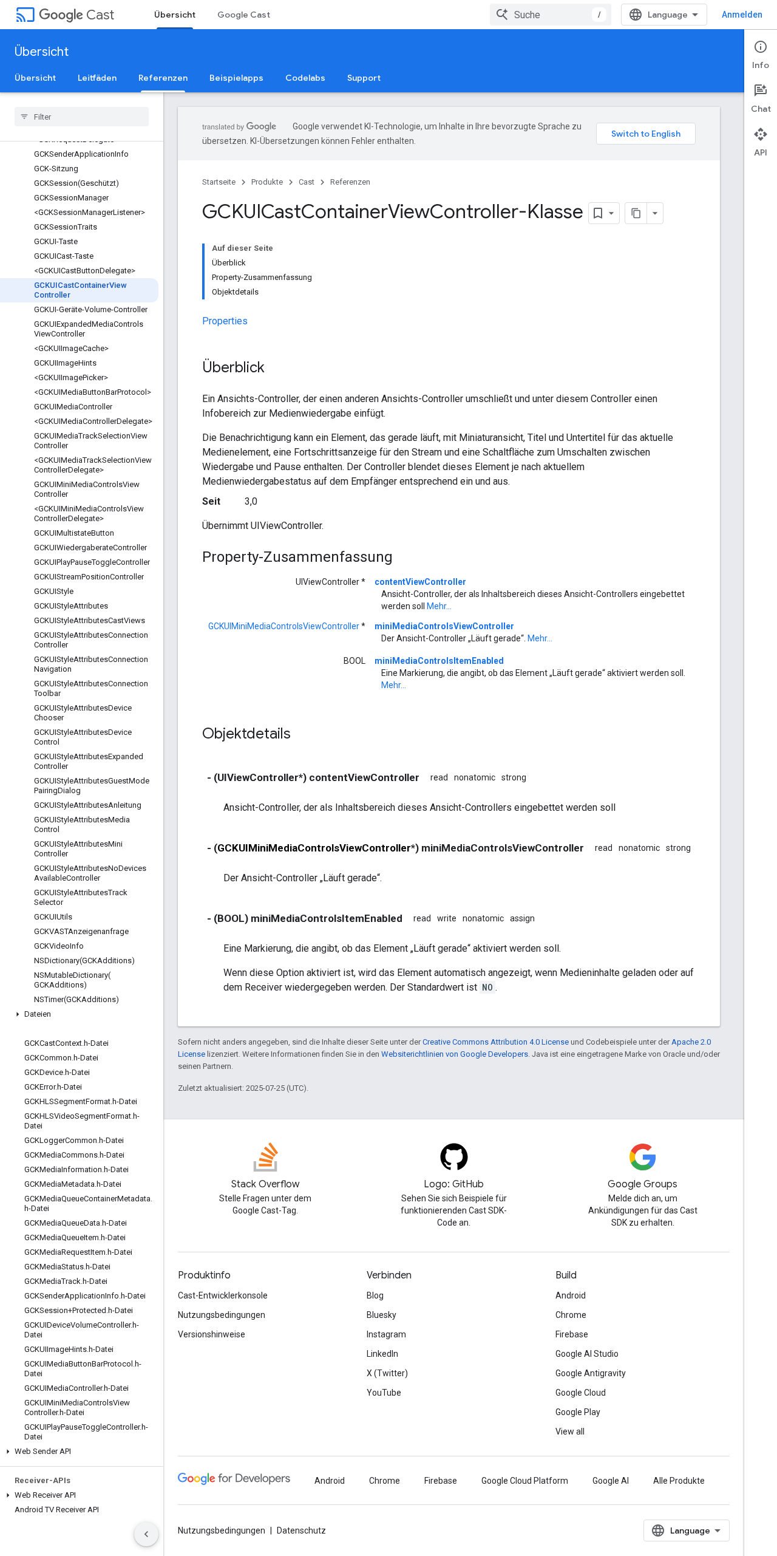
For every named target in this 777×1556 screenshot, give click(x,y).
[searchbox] (82, 116)
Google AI (610, 1481)
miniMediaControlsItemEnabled (439, 661)
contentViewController (420, 582)
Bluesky (381, 1315)
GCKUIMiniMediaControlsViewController (283, 626)
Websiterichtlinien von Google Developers (454, 1054)
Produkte (267, 181)
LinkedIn (382, 1354)
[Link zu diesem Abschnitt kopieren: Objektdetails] (303, 735)
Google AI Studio (587, 1354)
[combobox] (550, 15)
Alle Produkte (679, 1481)
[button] (79, 1014)
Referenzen (163, 77)
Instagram (386, 1334)
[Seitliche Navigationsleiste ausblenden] (146, 1534)
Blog (375, 1295)
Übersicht (174, 14)
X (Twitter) (387, 1373)
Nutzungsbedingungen (221, 1315)
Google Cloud (580, 1392)
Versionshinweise (211, 1334)
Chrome (570, 1315)
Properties (225, 321)
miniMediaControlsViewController (444, 626)
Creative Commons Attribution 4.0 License (495, 1041)
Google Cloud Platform (524, 1481)
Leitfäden (97, 77)
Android (570, 1295)
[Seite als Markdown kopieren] (636, 213)
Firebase (571, 1334)
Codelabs (305, 77)
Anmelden (742, 14)
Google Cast (243, 14)
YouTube (384, 1392)
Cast (100, 15)
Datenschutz (301, 1530)
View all (570, 1431)
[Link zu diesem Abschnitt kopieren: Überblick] (277, 368)
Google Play (577, 1412)
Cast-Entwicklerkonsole (223, 1295)
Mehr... (439, 606)
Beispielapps (236, 77)
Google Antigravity (590, 1373)
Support (364, 77)
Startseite (219, 181)
